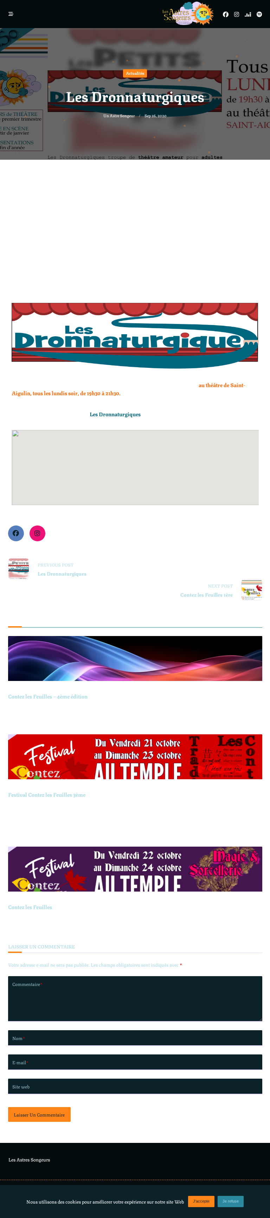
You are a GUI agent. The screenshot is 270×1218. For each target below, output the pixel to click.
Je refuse (231, 1201)
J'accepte (201, 1201)
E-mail (20, 1062)
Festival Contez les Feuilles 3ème (46, 794)
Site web (21, 1086)
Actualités (135, 73)
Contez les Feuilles (30, 906)
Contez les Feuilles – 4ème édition (48, 696)
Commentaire (27, 983)
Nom (18, 1037)
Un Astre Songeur (119, 115)
